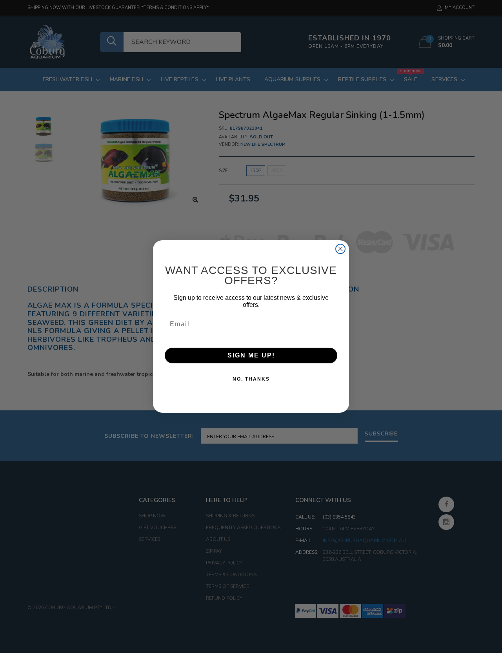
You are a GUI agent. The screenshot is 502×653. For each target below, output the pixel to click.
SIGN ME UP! (251, 355)
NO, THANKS (251, 379)
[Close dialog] (340, 249)
